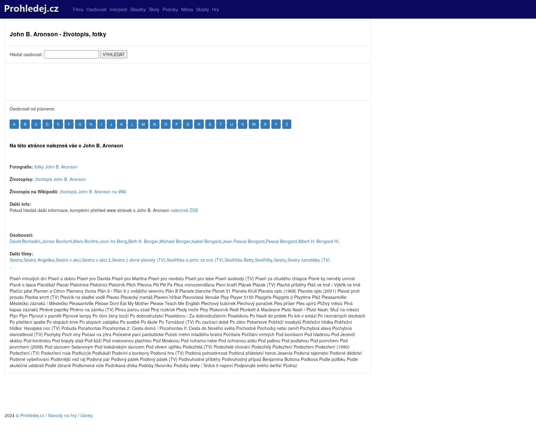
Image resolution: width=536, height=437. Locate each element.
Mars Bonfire (85, 241)
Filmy (78, 9)
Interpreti (118, 9)
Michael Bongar (174, 241)
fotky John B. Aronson (56, 167)
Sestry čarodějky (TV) (309, 260)
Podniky (170, 9)
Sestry (280, 260)
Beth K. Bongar (143, 241)
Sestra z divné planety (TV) (138, 260)
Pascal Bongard (281, 241)
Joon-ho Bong (113, 241)
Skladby (138, 9)
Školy (154, 9)
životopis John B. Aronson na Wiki (93, 191)
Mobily (202, 9)
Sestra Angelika (39, 260)
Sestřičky (264, 260)
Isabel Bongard (206, 241)
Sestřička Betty (239, 260)
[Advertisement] (188, 82)
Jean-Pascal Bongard (243, 241)
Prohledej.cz (32, 415)
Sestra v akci (68, 260)
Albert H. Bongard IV (318, 241)
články (86, 415)
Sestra (16, 260)
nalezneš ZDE (184, 210)
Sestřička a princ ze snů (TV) (195, 260)
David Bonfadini (25, 241)
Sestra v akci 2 (96, 260)
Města (187, 9)
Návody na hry (62, 415)
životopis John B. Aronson (60, 179)
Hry (215, 9)
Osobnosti (96, 9)
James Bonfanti (57, 241)
